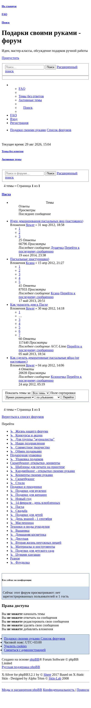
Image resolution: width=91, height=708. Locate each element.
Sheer (47, 674)
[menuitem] (31, 96)
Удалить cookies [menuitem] (15, 646)
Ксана (30, 263)
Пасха (6, 194)
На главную (9, 6)
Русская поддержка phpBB (21, 667)
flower (30, 225)
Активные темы (11, 159)
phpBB (34, 659)
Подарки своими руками (22, 638)
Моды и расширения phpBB (22, 690)
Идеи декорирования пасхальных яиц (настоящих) (46, 221)
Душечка (57, 247)
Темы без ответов (12, 151)
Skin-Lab (55, 678)
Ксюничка (58, 376)
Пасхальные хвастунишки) (29, 259)
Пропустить (10, 58)
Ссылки (20, 85)
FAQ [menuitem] (22, 88)
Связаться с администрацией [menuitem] (25, 650)
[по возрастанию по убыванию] (48, 397)
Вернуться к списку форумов (23, 417)
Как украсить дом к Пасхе (29, 304)
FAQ (4, 14)
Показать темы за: (18, 393)
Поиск (6, 22)
